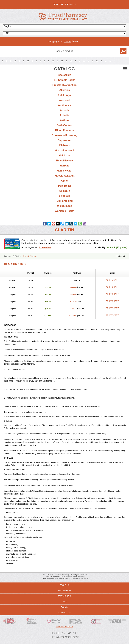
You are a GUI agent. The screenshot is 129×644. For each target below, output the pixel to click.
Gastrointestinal (64, 150)
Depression (64, 140)
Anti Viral (64, 100)
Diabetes (64, 145)
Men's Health (64, 170)
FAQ (64, 602)
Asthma (64, 120)
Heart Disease (64, 160)
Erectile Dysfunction (64, 85)
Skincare (64, 190)
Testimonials (64, 596)
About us (64, 585)
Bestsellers (64, 75)
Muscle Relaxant (64, 175)
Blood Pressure (64, 130)
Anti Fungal (64, 95)
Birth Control (64, 125)
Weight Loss (64, 206)
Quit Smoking (64, 201)
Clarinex (33, 256)
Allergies (64, 90)
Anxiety (64, 110)
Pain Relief (64, 185)
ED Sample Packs (64, 80)
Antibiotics (64, 105)
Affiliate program (64, 626)
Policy (64, 607)
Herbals (64, 165)
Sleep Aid (64, 195)
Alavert (26, 256)
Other (64, 180)
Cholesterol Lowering (64, 135)
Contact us (65, 613)
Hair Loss (64, 155)
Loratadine (45, 247)
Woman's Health (64, 211)
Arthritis (64, 115)
